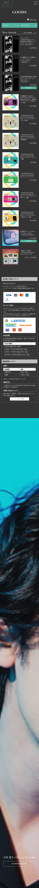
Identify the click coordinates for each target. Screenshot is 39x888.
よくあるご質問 (19, 399)
